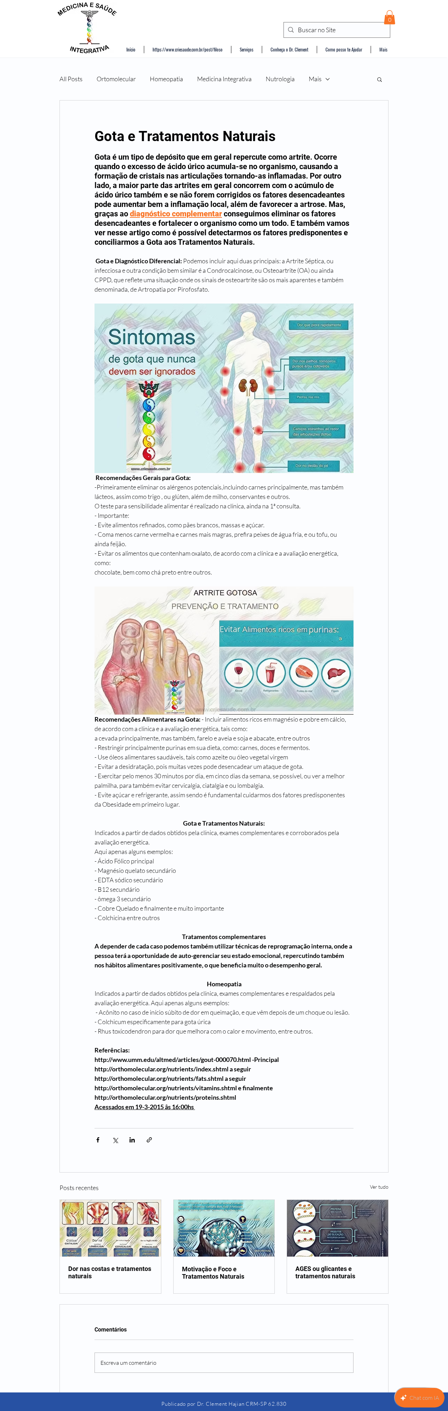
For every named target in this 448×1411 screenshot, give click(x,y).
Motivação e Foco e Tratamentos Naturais (213, 1272)
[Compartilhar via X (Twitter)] (115, 1140)
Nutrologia (280, 79)
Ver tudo (379, 1187)
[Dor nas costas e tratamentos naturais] (110, 1228)
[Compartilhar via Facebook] (97, 1140)
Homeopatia (166, 79)
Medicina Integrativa (224, 79)
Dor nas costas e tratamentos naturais (109, 1272)
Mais (315, 79)
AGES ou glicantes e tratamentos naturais (325, 1272)
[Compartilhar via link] (149, 1140)
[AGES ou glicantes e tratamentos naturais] (337, 1228)
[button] (390, 17)
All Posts (71, 79)
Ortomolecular (116, 79)
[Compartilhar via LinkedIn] (132, 1140)
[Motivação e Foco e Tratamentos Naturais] (224, 1228)
